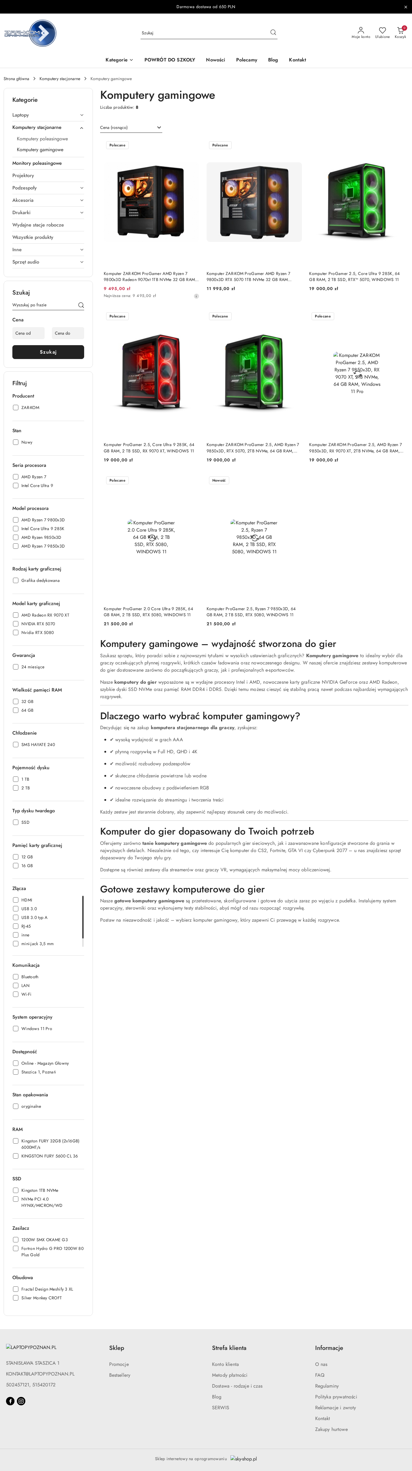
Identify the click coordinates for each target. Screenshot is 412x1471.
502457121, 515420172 (30, 1384)
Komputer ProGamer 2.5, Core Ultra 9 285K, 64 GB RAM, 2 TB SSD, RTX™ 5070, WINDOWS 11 (354, 276)
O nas (321, 1364)
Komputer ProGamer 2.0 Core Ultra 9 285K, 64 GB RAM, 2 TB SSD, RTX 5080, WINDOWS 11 (148, 612)
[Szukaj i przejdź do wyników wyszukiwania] (273, 33)
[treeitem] (48, 115)
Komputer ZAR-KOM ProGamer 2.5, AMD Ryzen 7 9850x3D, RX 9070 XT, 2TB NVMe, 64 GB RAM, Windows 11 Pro (355, 448)
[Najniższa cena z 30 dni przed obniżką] (196, 296)
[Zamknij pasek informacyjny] (405, 7)
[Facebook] (10, 1401)
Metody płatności (230, 1375)
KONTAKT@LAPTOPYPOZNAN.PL (40, 1373)
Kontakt (322, 1418)
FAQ (320, 1375)
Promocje (119, 1364)
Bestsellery (120, 1375)
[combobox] (131, 128)
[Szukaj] (81, 306)
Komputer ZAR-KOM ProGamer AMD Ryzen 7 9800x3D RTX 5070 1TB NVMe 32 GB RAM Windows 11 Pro (248, 276)
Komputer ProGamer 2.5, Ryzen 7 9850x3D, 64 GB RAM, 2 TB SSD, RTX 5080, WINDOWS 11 (251, 612)
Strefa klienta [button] (229, 1348)
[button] (119, 60)
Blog (217, 1396)
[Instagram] (21, 1401)
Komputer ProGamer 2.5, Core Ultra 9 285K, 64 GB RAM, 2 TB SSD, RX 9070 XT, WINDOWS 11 (149, 448)
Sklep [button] (116, 1348)
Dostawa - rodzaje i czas (237, 1385)
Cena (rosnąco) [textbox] (114, 127)
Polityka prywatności (336, 1396)
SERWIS (220, 1407)
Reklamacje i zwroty (335, 1407)
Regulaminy (327, 1385)
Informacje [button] (329, 1348)
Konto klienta (225, 1364)
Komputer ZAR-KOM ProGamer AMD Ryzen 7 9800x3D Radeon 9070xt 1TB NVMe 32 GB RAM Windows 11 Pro (149, 276)
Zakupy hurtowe (331, 1429)
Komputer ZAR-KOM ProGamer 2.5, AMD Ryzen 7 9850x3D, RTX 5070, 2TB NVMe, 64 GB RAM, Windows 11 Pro (253, 448)
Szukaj (48, 351)
